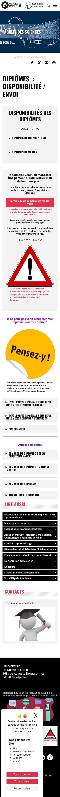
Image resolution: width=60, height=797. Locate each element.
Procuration (16, 429)
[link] (32, 63)
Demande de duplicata (22, 484)
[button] (46, 63)
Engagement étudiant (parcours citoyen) (27, 555)
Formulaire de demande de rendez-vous (30, 202)
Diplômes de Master (24, 152)
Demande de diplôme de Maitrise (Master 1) (27, 468)
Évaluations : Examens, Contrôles (23, 528)
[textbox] (29, 416)
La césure (9, 566)
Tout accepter (22, 774)
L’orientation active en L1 (19, 560)
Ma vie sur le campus (16, 523)
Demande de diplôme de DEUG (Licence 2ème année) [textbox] (25, 454)
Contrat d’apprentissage (18, 543)
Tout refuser (22, 781)
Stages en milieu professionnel (22, 572)
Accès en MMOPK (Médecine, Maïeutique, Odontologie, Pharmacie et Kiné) (28, 536)
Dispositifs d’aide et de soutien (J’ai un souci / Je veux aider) (29, 516)
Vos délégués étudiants (17, 578)
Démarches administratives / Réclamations (29, 549)
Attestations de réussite (23, 495)
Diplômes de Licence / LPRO (29, 138)
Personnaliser (22, 788)
